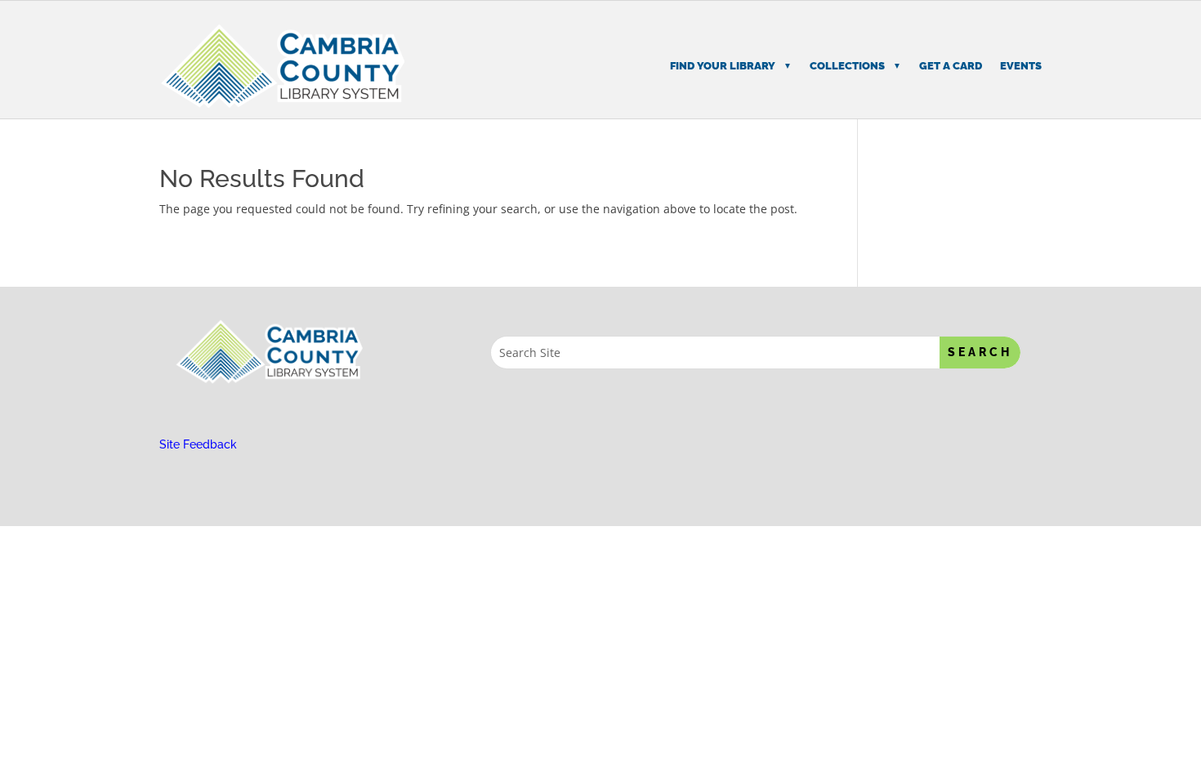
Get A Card (950, 66)
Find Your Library (722, 66)
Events (1021, 66)
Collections (847, 66)
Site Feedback (198, 444)
